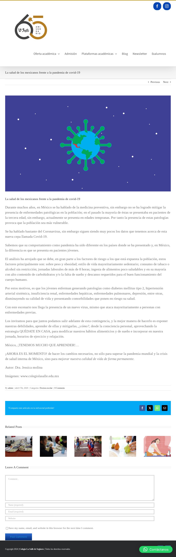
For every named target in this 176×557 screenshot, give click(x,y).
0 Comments (59, 388)
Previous (155, 82)
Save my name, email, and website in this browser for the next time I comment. (51, 528)
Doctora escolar (46, 388)
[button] (156, 549)
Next (165, 82)
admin (10, 388)
